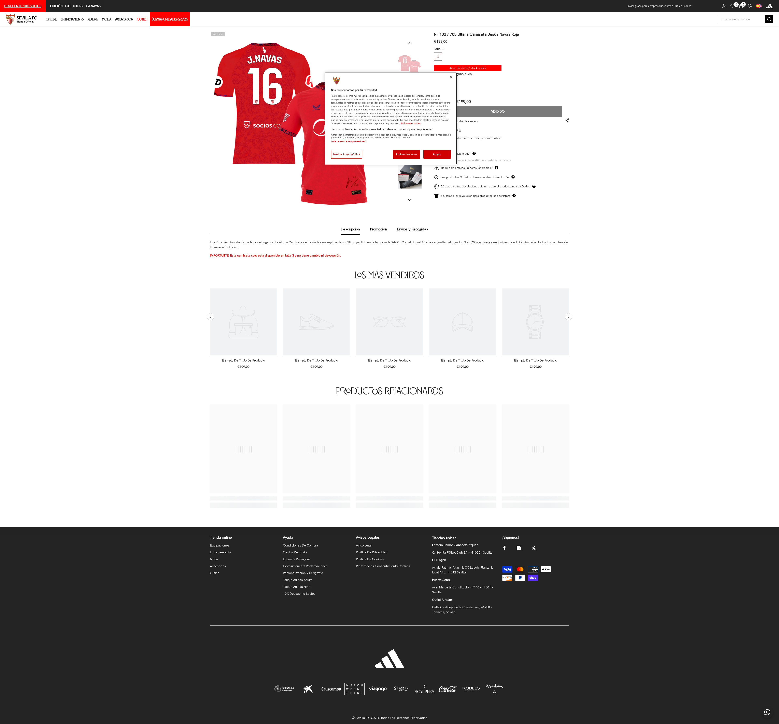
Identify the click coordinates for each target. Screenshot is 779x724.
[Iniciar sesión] (724, 6)
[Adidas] (769, 6)
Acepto (437, 154)
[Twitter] (533, 548)
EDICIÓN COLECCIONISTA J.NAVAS (75, 6)
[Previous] (410, 43)
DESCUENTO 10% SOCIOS (22, 6)
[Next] (410, 200)
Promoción (378, 229)
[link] (243, 360)
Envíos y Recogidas (412, 229)
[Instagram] (519, 548)
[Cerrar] (451, 77)
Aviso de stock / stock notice (467, 68)
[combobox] (741, 19)
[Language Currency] (759, 6)
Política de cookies (411, 123)
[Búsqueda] (745, 19)
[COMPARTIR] (565, 120)
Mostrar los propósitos (346, 154)
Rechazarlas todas (406, 154)
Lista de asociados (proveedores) (348, 141)
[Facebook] (504, 548)
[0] (733, 6)
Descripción (350, 229)
